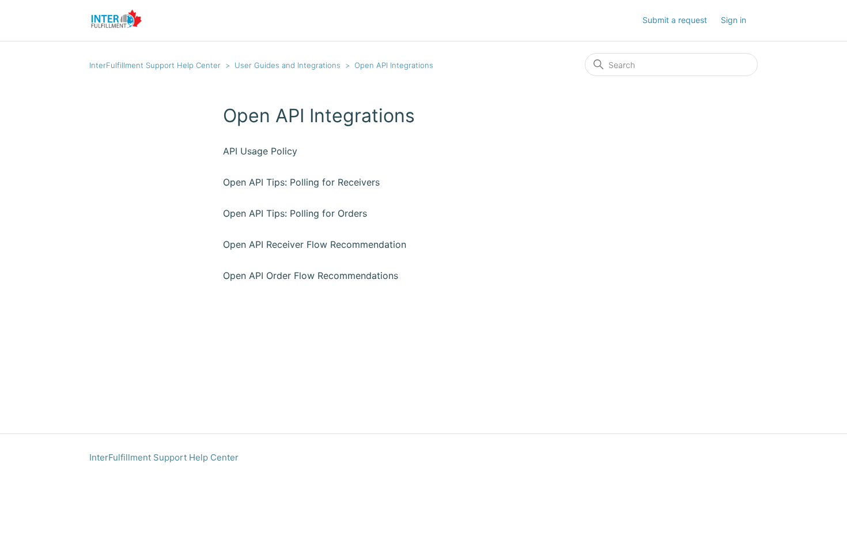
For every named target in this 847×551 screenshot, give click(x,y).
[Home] (116, 26)
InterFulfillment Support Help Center (155, 65)
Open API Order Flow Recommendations (310, 275)
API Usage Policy (260, 151)
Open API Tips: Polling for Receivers (301, 182)
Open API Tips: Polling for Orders (295, 213)
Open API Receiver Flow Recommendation (314, 244)
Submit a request (674, 20)
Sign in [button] (733, 20)
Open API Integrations (393, 65)
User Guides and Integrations (288, 65)
